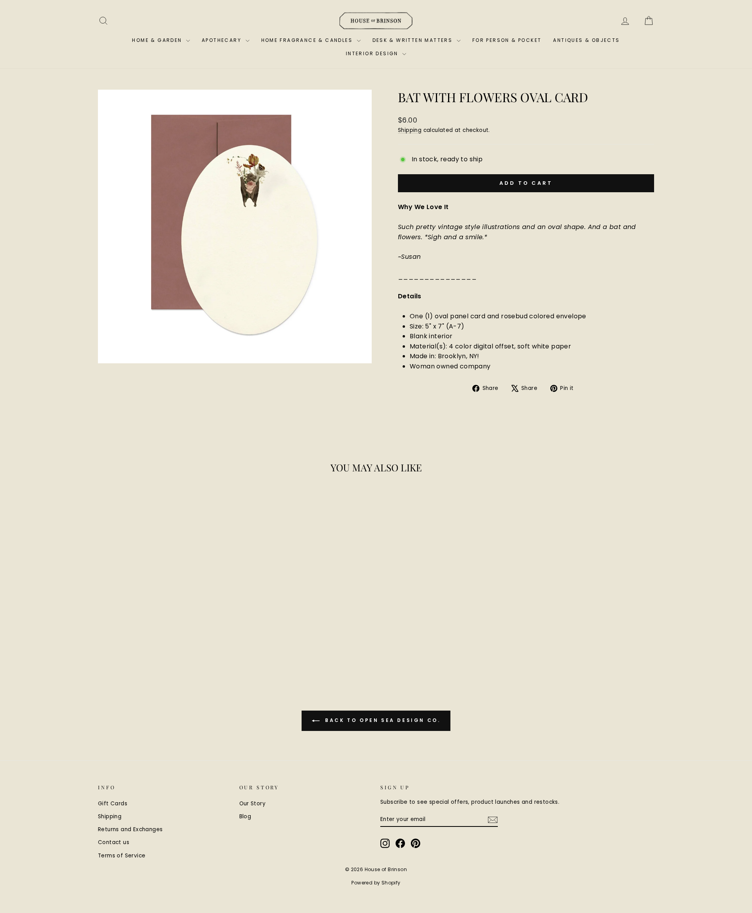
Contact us (113, 842)
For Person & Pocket (507, 40)
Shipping (409, 130)
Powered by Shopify (375, 882)
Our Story (252, 803)
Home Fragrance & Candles (308, 40)
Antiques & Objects (586, 40)
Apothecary (222, 40)
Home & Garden (158, 40)
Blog (245, 816)
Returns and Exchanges (130, 829)
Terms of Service (121, 855)
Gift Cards (112, 803)
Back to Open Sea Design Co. (382, 720)
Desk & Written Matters (413, 40)
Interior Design (373, 53)
